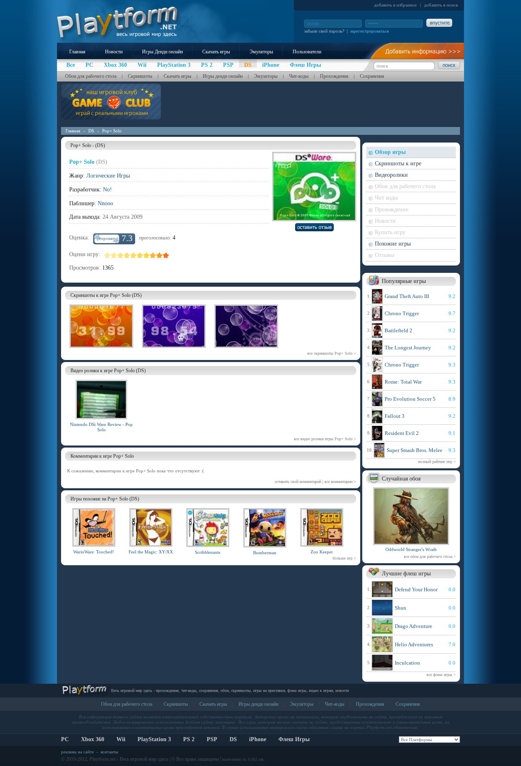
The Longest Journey (408, 348)
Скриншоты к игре (398, 163)
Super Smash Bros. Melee (414, 450)
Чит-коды (299, 76)
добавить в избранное (395, 4)
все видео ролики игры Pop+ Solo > (325, 439)
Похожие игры (393, 244)
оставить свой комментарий (298, 481)
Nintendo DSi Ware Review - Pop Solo (101, 427)
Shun (400, 608)
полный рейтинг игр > (437, 461)
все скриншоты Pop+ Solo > (331, 353)
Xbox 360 (92, 739)
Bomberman (264, 552)
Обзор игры (390, 152)
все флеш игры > (441, 674)
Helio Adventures (414, 644)
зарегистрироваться (369, 31)
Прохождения (334, 76)
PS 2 (189, 739)
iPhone (257, 739)
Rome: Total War (403, 382)
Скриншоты (140, 76)
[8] (153, 255)
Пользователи (307, 52)
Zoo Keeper (322, 551)
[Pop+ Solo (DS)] (101, 349)
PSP (212, 739)
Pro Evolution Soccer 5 (410, 399)
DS (91, 130)
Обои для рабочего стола (90, 76)
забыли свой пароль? (324, 31)
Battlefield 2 (398, 330)
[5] (133, 255)
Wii (120, 739)
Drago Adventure (413, 626)
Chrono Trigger (402, 313)
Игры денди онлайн (223, 76)
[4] (127, 255)
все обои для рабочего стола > (430, 556)
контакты (109, 751)
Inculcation (407, 663)
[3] (120, 255)
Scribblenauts (207, 552)
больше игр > (344, 558)
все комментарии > (340, 481)
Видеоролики (391, 175)
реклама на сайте (77, 751)
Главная (77, 52)
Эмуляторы (261, 52)
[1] (107, 255)
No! (107, 190)
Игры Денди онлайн (162, 52)
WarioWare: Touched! (93, 551)
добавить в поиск (441, 4)
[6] (140, 255)
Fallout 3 (395, 416)
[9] (159, 255)
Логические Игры (108, 176)
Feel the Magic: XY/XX (151, 551)
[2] (114, 255)
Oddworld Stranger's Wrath (411, 549)
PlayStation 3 (154, 739)
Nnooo (105, 203)
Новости (114, 52)
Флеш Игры (294, 739)
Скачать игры (216, 52)
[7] (146, 255)
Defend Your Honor (416, 589)
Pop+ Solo (112, 130)
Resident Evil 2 (402, 433)
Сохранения (372, 76)
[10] (166, 255)
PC (65, 739)
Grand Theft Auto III (407, 296)
